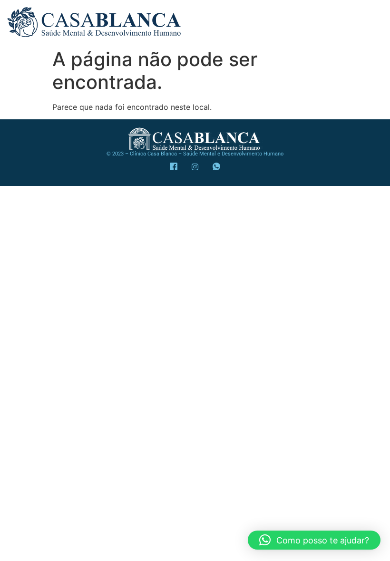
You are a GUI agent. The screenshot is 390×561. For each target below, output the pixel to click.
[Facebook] (173, 167)
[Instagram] (195, 167)
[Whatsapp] (216, 167)
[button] (314, 540)
